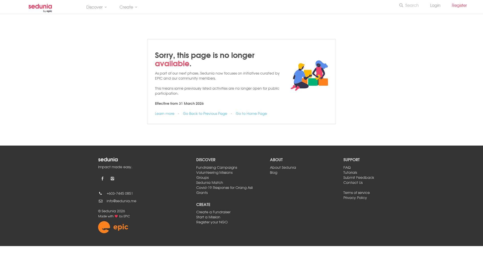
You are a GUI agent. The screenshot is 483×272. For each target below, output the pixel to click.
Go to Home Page (251, 114)
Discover (94, 8)
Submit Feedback (358, 178)
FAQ (347, 167)
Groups (202, 178)
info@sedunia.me (121, 201)
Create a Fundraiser (213, 212)
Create (126, 8)
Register (461, 6)
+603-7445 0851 (120, 193)
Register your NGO (212, 222)
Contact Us (353, 183)
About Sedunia (283, 167)
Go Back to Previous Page (205, 114)
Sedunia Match (209, 183)
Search (412, 6)
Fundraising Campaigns (216, 167)
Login (435, 6)
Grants (202, 193)
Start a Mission (208, 217)
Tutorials (350, 173)
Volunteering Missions (214, 173)
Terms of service (356, 193)
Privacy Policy (355, 198)
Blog (273, 173)
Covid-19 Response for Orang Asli (224, 188)
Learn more (164, 114)
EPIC (127, 216)
